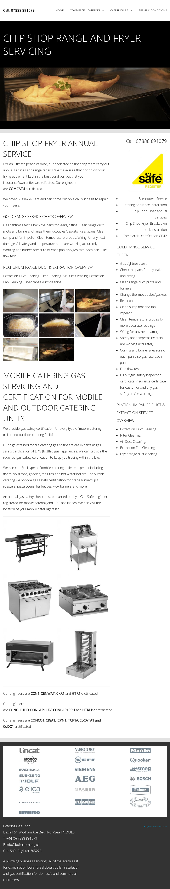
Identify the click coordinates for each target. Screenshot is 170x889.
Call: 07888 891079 (19, 10)
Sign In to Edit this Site (156, 826)
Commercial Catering (85, 10)
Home (60, 10)
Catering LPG (119, 10)
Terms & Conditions (153, 10)
